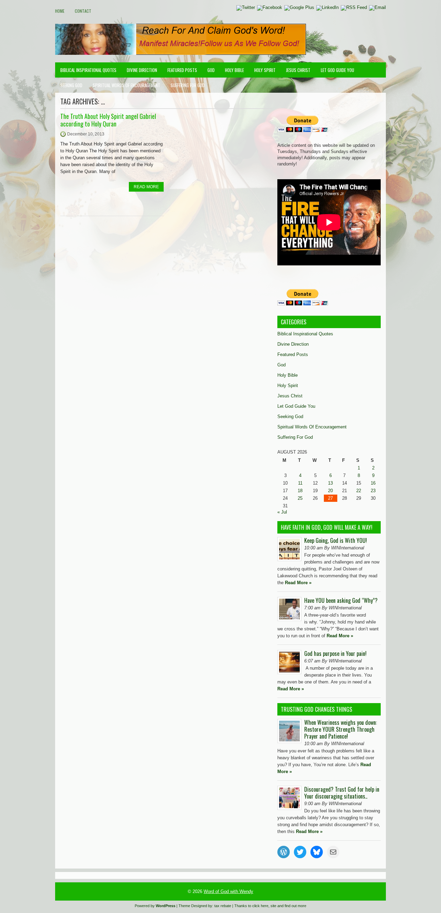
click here (260, 906)
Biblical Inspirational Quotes (88, 70)
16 (373, 483)
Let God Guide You (337, 70)
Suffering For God (188, 85)
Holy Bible (234, 70)
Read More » (298, 582)
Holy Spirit (265, 70)
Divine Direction (142, 70)
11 (300, 483)
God (211, 70)
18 (300, 490)
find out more (295, 906)
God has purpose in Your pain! (335, 653)
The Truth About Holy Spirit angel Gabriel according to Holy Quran (108, 120)
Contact (83, 11)
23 (373, 490)
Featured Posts (182, 70)
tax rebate (222, 906)
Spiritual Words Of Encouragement (126, 85)
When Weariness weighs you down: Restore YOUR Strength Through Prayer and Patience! (340, 729)
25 (300, 498)
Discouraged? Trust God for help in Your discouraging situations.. (341, 792)
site (273, 906)
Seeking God (71, 85)
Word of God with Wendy (228, 891)
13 (330, 483)
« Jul (282, 512)
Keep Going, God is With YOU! (335, 540)
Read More (146, 186)
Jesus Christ (298, 70)
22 (358, 490)
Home (59, 11)
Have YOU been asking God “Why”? (341, 600)
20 (330, 490)
